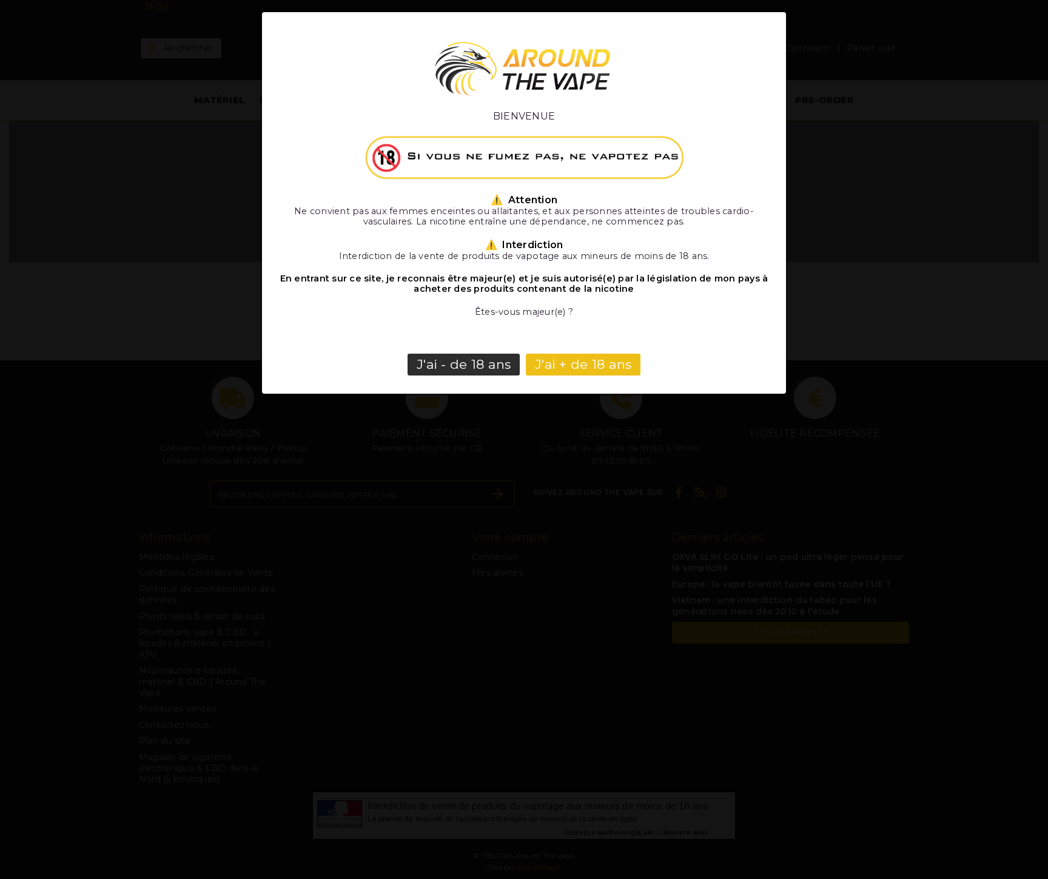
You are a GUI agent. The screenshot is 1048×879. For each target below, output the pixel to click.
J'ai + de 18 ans (583, 364)
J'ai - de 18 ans (464, 364)
